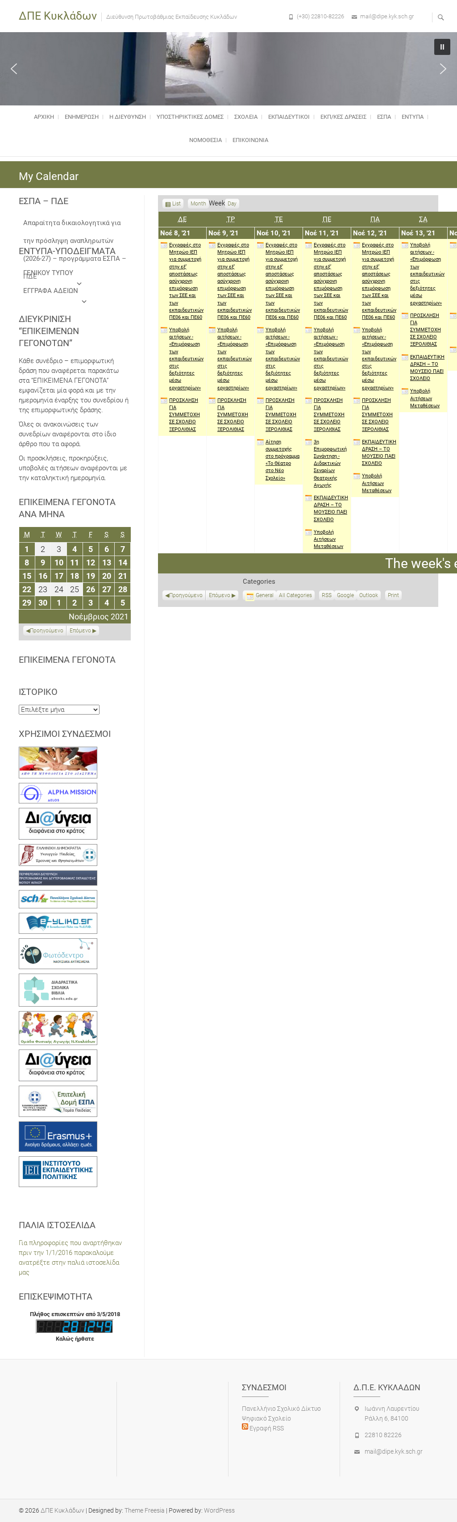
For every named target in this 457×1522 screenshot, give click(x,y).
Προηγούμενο (186, 595)
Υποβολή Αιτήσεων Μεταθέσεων (328, 539)
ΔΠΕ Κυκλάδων (58, 15)
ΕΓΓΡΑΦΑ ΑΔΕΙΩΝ (50, 291)
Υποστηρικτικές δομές (190, 116)
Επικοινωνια (250, 140)
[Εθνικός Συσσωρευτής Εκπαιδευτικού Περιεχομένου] (58, 943)
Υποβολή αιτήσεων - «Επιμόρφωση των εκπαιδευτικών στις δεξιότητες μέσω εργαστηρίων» (186, 359)
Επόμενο (219, 595)
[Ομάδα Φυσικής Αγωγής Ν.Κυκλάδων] (58, 1016)
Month (198, 204)
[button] (14, 69)
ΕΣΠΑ (384, 116)
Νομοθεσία (205, 140)
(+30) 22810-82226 (320, 16)
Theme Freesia (145, 1510)
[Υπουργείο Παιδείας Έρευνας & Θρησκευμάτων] (58, 849)
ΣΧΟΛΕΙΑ (246, 116)
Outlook (368, 596)
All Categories (295, 595)
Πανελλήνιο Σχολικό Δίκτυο (281, 1408)
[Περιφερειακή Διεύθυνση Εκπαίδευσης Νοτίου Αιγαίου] (58, 875)
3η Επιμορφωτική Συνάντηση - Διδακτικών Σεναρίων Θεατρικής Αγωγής (330, 463)
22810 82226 (383, 1434)
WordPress (219, 1510)
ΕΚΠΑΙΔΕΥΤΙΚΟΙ (289, 116)
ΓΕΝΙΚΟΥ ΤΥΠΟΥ (48, 273)
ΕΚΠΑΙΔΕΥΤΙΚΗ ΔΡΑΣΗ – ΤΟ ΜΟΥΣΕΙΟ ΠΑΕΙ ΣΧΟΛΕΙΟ (331, 509)
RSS (327, 595)
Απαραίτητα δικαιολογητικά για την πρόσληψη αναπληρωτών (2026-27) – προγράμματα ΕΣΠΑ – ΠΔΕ (74, 225)
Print (395, 596)
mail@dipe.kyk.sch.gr (387, 16)
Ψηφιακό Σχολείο (266, 1418)
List (176, 205)
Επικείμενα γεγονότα (67, 659)
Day (232, 204)
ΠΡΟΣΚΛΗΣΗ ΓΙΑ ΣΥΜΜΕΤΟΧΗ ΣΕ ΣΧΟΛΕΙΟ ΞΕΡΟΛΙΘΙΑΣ (184, 414)
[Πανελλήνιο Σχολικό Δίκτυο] (58, 895)
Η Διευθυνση (127, 116)
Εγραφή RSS (266, 1428)
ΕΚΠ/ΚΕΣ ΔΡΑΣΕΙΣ (343, 116)
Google (345, 596)
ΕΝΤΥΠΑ (413, 116)
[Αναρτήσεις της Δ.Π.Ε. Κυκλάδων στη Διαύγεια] (58, 813)
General (265, 595)
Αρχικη (44, 116)
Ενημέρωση (82, 116)
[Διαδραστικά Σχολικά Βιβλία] (58, 978)
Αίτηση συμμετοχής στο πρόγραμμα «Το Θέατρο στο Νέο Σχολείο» (282, 460)
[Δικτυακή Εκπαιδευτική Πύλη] (58, 918)
